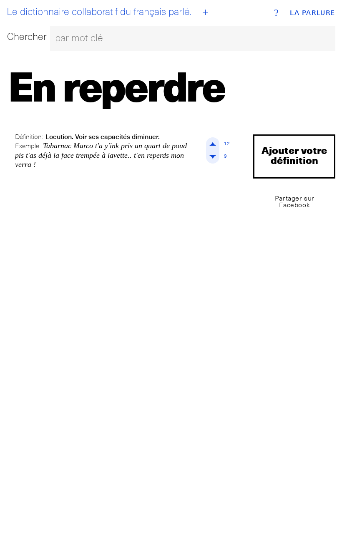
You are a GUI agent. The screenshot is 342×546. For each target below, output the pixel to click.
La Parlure (312, 13)
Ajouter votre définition (294, 155)
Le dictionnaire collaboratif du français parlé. (99, 11)
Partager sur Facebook (294, 201)
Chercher (27, 36)
